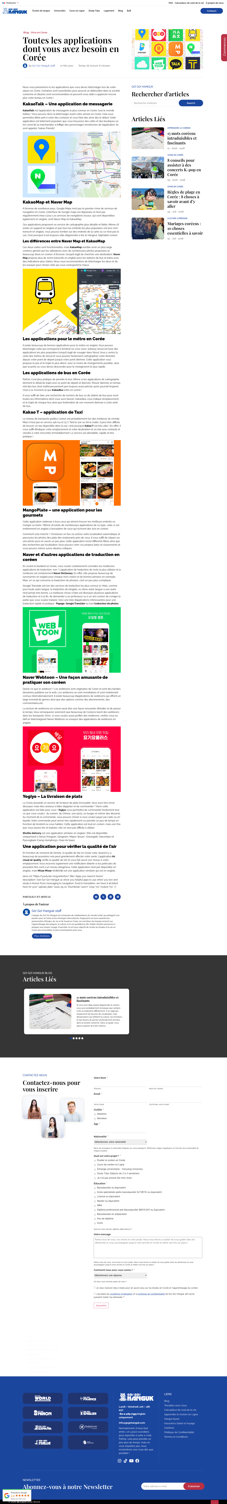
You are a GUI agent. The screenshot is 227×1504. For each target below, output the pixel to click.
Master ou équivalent (108, 1201)
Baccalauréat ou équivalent (111, 1187)
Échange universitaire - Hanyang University (120, 1169)
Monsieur (102, 1118)
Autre (100, 1223)
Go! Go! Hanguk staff (43, 65)
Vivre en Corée (39, 32)
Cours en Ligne (77, 10)
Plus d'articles (42, 936)
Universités (59, 10)
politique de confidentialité (151, 1294)
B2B (129, 10)
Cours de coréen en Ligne (110, 1164)
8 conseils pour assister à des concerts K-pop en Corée (184, 167)
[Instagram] (120, 1461)
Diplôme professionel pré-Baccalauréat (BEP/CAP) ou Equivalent (131, 1209)
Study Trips (94, 10)
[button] (96, 897)
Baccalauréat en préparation (112, 1214)
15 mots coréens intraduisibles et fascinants (182, 138)
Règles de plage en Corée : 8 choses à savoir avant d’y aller (183, 199)
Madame (101, 1114)
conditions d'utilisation (121, 1294)
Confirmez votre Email (159, 1104)
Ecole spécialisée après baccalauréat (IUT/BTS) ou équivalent (129, 1192)
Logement (109, 10)
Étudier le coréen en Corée (111, 1160)
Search (191, 103)
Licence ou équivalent (108, 1196)
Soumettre (101, 1305)
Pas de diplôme (105, 1218)
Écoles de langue (41, 10)
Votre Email (99, 1104)
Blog (120, 10)
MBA (99, 1205)
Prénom (97, 1088)
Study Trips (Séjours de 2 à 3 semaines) (118, 1173)
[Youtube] (131, 1461)
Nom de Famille (156, 1088)
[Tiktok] (125, 1461)
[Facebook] (137, 1461)
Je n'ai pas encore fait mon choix (114, 1178)
